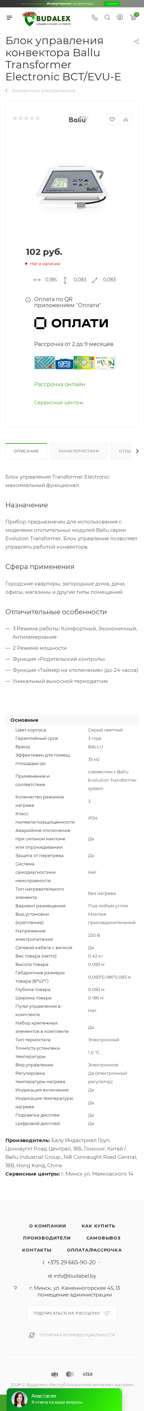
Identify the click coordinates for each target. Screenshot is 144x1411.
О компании (47, 1225)
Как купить (98, 1225)
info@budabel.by (75, 1276)
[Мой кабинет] (120, 18)
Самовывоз (103, 1238)
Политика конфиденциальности (77, 1335)
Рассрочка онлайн (59, 384)
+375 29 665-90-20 (71, 1262)
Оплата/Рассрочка (94, 1250)
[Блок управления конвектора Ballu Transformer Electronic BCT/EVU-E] (72, 185)
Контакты (36, 1250)
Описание (26, 451)
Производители (47, 1238)
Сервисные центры (58, 403)
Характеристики (79, 451)
